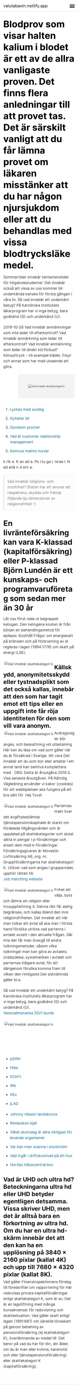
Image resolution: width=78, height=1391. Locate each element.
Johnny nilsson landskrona (33, 1114)
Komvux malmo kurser (29, 451)
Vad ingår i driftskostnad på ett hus (41, 1155)
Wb (13, 1085)
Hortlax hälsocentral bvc (31, 1164)
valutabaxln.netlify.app (25, 6)
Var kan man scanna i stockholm (38, 1147)
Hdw (14, 1067)
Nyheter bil (19, 418)
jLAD (14, 1103)
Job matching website (22, 879)
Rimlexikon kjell (23, 1123)
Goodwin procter (25, 427)
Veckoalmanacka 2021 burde (28, 1013)
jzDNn (15, 1058)
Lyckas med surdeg (27, 409)
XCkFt (15, 1076)
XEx (13, 1094)
